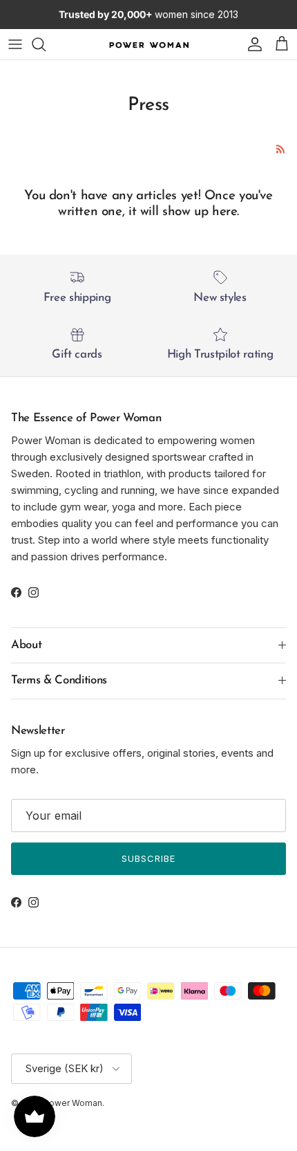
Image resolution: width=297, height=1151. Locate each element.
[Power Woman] (149, 43)
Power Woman (73, 1103)
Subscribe (148, 858)
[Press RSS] (281, 149)
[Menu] (15, 44)
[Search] (45, 44)
